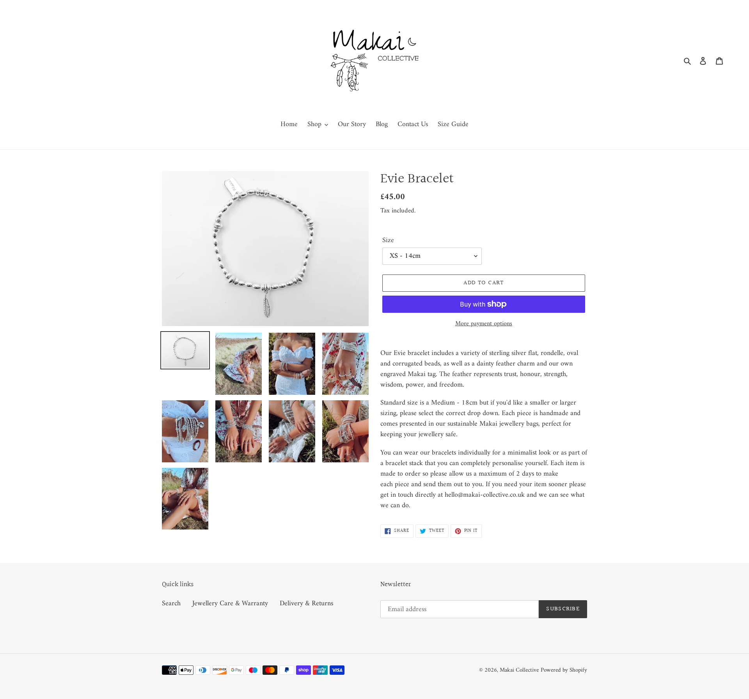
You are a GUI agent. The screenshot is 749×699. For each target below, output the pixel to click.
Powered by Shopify (564, 670)
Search (171, 603)
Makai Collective (519, 670)
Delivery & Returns (306, 603)
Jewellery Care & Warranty (230, 603)
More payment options (483, 323)
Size (388, 240)
